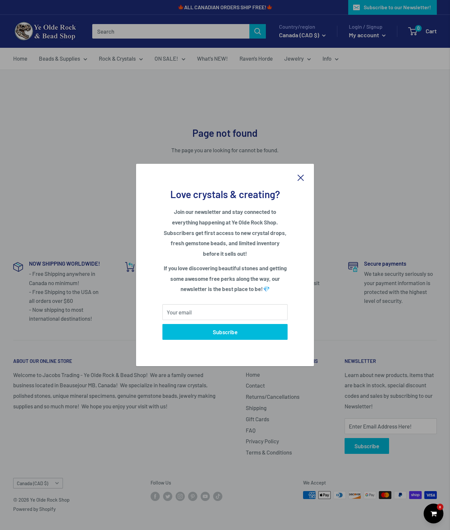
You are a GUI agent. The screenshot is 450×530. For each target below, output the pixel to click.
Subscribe (225, 332)
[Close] (300, 177)
